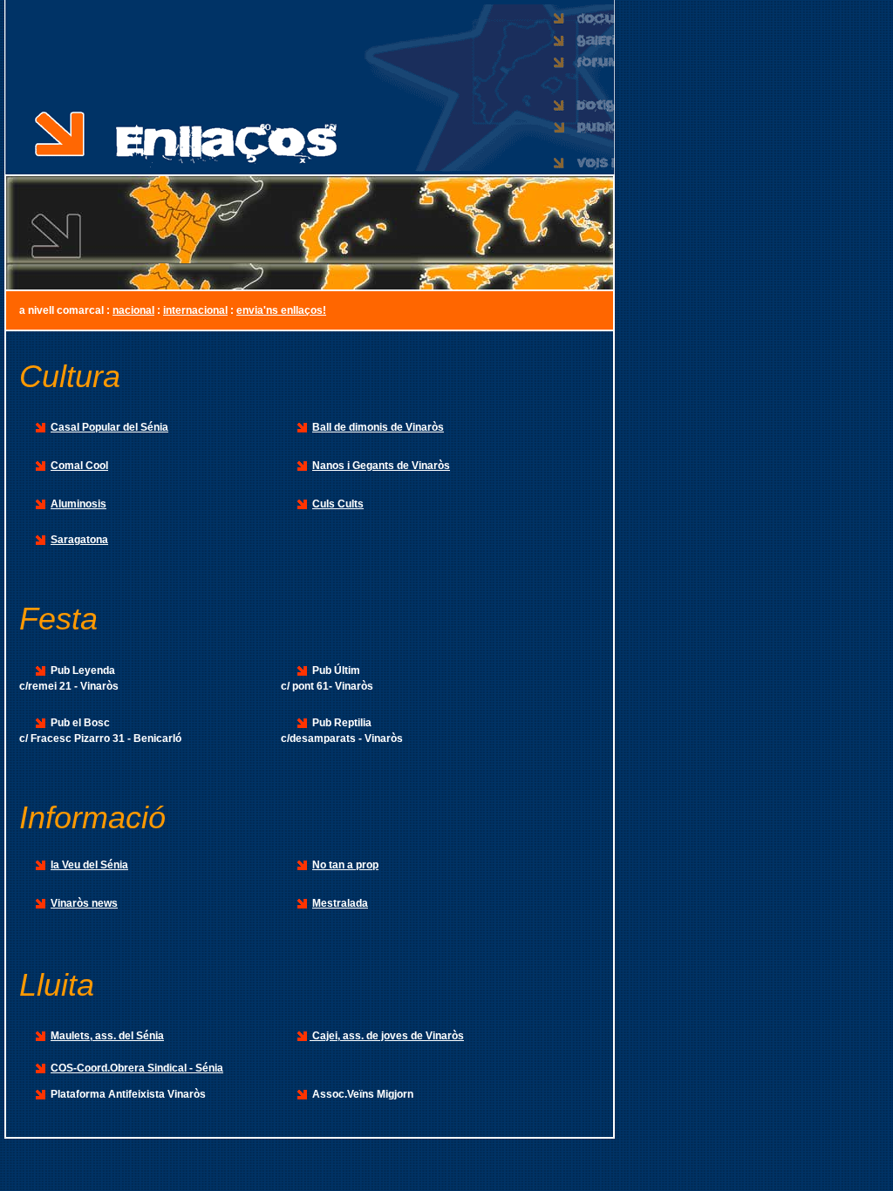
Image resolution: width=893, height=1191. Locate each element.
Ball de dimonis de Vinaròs (378, 427)
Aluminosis (78, 504)
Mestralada (340, 903)
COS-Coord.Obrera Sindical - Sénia (137, 1068)
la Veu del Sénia (89, 865)
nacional (133, 310)
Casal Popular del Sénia (109, 427)
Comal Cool (79, 465)
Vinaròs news (84, 903)
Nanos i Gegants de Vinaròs (381, 465)
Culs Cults (338, 504)
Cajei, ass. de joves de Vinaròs (387, 1036)
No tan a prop (345, 865)
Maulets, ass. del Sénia (107, 1036)
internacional (195, 310)
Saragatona (79, 540)
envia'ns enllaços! (281, 310)
